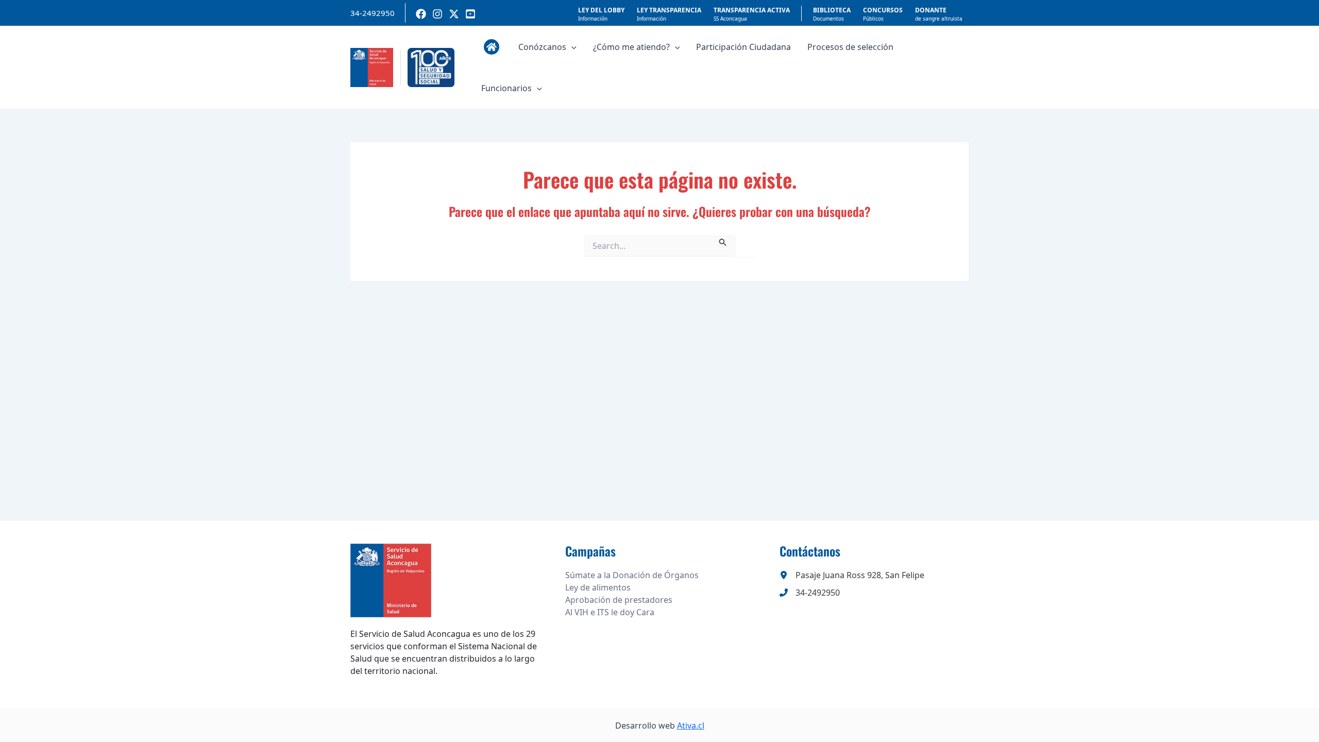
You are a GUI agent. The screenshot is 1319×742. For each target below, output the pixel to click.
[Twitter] (454, 14)
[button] (571, 47)
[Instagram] (437, 14)
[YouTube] (470, 14)
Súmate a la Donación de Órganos (632, 575)
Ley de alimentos (598, 587)
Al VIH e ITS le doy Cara (609, 612)
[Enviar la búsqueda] (723, 240)
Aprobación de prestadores (618, 599)
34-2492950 (372, 13)
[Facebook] (421, 14)
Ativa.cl (690, 725)
